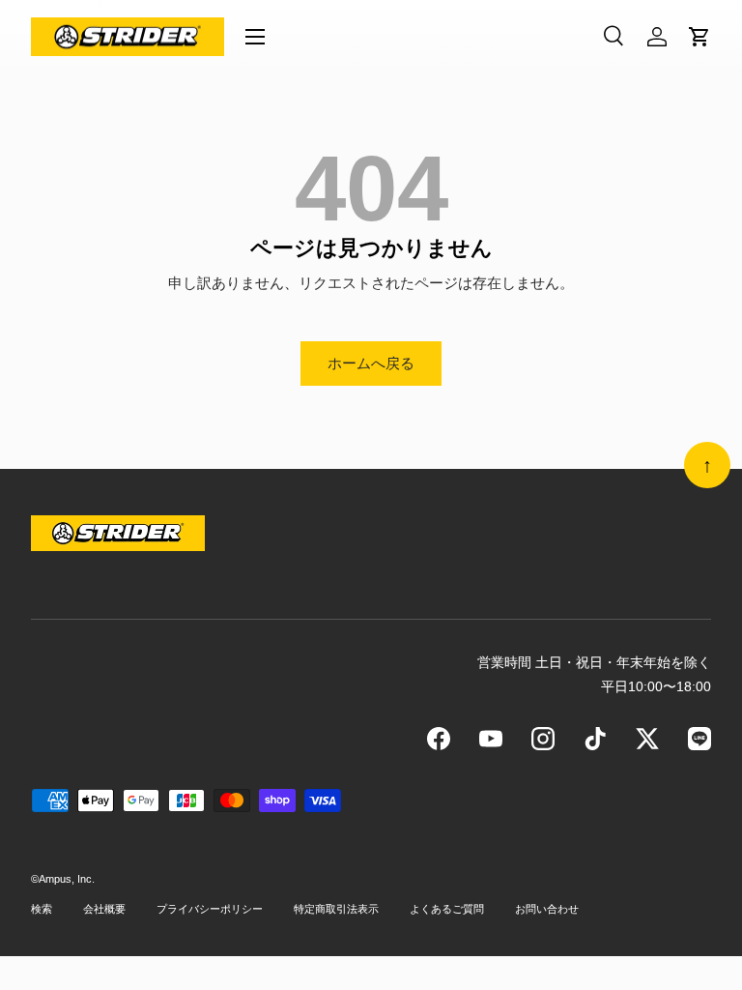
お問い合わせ (547, 909)
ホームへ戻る (371, 363)
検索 (41, 909)
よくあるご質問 (447, 909)
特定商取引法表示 (336, 909)
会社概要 (104, 909)
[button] (699, 36)
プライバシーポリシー (210, 909)
